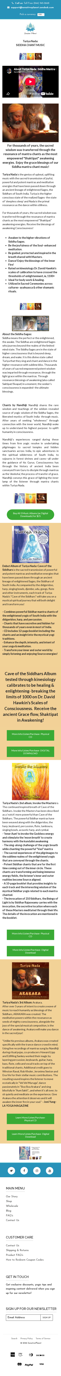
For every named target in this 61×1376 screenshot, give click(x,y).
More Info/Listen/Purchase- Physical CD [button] (30, 735)
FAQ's (9, 1215)
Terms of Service (43, 1339)
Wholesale (12, 1206)
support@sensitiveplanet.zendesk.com (32, 8)
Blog (8, 1211)
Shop (9, 1201)
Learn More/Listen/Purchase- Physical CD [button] (30, 1119)
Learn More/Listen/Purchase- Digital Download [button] (30, 1135)
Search (14, 1339)
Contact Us (12, 1220)
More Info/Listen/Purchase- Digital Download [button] (30, 951)
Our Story (12, 1196)
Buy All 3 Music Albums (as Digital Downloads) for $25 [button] (30, 514)
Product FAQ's (14, 1255)
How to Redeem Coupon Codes (25, 1260)
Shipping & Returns (17, 1250)
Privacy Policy (26, 1339)
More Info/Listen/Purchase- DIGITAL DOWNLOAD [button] (30, 752)
